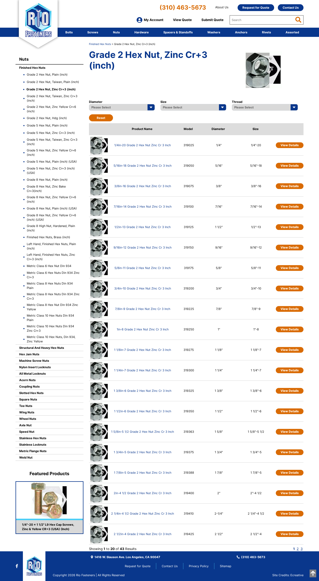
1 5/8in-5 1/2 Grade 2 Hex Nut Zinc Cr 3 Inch (142, 431)
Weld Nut (25, 457)
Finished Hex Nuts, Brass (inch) (48, 237)
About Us (221, 7)
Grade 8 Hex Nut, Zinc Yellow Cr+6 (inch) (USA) (51, 217)
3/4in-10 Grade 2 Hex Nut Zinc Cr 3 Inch (142, 288)
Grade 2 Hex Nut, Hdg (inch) (47, 118)
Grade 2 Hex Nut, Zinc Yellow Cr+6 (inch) (51, 109)
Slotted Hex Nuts (31, 393)
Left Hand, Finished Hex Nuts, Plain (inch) (51, 246)
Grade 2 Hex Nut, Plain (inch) (47, 74)
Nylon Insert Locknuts (35, 367)
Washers (213, 32)
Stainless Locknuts (32, 444)
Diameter (218, 129)
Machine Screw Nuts (34, 361)
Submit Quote (212, 20)
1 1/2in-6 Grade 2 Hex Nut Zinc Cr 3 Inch (142, 411)
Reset (101, 118)
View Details (290, 145)
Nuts (116, 32)
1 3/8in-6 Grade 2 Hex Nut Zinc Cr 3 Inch (142, 391)
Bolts (69, 32)
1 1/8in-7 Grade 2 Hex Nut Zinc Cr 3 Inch (142, 350)
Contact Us (291, 7)
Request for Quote (255, 7)
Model (188, 129)
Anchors (241, 32)
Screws (92, 32)
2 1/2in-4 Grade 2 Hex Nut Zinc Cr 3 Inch (142, 534)
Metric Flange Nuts (33, 451)
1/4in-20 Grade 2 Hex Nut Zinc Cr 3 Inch (142, 145)
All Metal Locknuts (32, 373)
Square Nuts (28, 399)
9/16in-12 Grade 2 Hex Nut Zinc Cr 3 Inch (142, 247)
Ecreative (296, 575)
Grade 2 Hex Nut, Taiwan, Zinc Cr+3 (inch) (52, 98)
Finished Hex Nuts (32, 68)
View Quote (182, 20)
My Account (153, 20)
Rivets (266, 32)
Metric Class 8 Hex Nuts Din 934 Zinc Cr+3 (53, 296)
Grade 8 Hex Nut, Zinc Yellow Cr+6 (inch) (51, 199)
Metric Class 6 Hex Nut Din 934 (49, 266)
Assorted (292, 32)
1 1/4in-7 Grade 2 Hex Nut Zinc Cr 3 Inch (142, 370)
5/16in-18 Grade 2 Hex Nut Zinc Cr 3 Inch (142, 165)
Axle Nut (25, 425)
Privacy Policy (199, 566)
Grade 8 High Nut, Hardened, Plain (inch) (51, 228)
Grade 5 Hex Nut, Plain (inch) (47, 125)
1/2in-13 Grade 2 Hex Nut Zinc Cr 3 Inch (142, 227)
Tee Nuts (25, 406)
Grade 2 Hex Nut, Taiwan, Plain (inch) (53, 82)
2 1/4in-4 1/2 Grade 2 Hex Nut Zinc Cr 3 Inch (142, 513)
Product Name (142, 129)
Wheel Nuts (27, 419)
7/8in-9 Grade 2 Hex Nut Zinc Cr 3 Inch (142, 309)
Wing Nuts (26, 412)
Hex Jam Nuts (29, 354)
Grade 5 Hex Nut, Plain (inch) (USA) (52, 161)
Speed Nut (26, 431)
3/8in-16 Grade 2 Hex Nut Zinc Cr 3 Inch (142, 186)
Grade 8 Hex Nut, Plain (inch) (47, 179)
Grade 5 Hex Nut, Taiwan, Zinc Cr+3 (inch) (52, 142)
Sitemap (225, 566)
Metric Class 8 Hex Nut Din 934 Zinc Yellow (52, 307)
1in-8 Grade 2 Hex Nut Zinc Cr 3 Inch (143, 329)
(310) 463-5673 (183, 7)
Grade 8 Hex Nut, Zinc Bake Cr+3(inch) (46, 189)
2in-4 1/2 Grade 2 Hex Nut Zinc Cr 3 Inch (142, 493)
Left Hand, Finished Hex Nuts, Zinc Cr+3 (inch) (51, 257)
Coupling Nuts (29, 386)
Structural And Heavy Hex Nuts (41, 348)
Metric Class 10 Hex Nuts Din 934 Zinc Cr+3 (50, 328)
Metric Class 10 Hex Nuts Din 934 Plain (50, 318)
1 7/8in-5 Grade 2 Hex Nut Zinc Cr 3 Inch (142, 472)
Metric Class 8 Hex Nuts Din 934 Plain (50, 286)
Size (256, 129)
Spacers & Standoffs (178, 32)
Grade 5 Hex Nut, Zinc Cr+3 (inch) (51, 133)
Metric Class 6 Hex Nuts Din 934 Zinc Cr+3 (53, 275)
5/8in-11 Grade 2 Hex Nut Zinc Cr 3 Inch (142, 268)
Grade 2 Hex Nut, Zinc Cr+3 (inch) (51, 89)
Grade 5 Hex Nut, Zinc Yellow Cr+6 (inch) (51, 152)
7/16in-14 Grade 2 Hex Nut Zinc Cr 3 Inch (142, 206)
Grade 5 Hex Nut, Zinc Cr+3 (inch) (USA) (51, 171)
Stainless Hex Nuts (32, 438)
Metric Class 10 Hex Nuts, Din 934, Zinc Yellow (51, 339)
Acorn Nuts (27, 380)
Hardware (141, 32)
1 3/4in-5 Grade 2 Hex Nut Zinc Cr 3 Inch (142, 452)
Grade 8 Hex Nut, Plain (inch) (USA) (52, 208)
